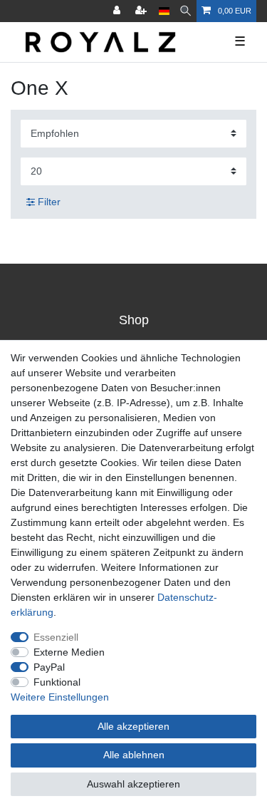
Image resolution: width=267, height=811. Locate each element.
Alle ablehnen (133, 754)
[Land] (164, 11)
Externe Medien (69, 652)
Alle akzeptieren (133, 726)
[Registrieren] (142, 11)
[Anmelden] (118, 11)
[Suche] (185, 11)
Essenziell (55, 637)
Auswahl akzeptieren (133, 784)
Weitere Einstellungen (60, 697)
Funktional (56, 682)
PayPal (49, 667)
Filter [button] (49, 201)
